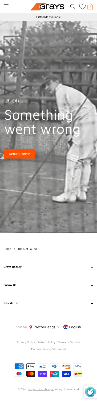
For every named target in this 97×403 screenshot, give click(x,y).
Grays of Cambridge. (41, 389)
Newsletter (48, 303)
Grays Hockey (48, 267)
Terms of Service (69, 342)
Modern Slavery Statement (48, 349)
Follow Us (48, 285)
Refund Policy (46, 342)
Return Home (19, 154)
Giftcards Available (48, 17)
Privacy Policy (26, 342)
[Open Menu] (6, 6)
